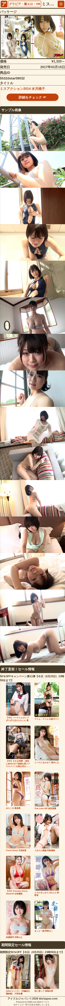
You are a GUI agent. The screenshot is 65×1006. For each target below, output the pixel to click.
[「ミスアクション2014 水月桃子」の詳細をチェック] (32, 37)
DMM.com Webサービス (38, 1002)
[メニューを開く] (61, 4)
